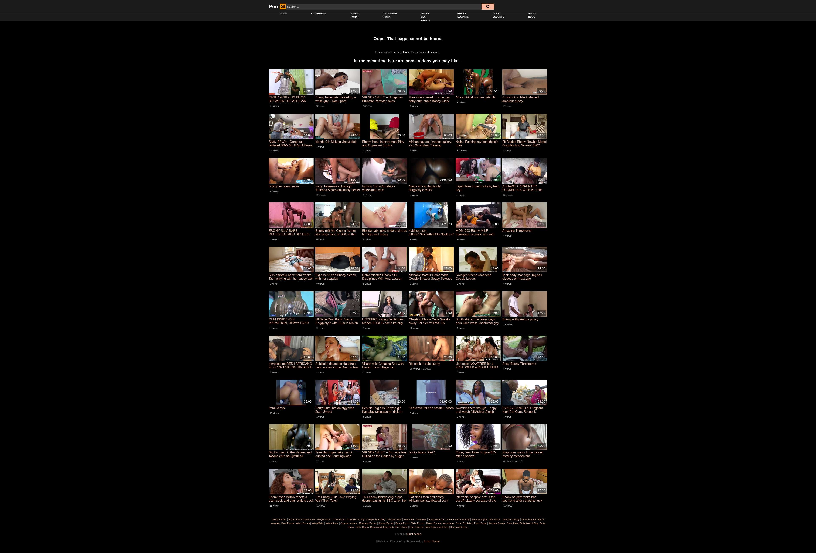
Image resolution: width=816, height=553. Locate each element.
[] (488, 7)
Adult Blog (532, 15)
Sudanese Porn (436, 519)
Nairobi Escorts (303, 523)
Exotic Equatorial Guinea (436, 527)
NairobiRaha (318, 523)
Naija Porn (409, 519)
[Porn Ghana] (282, 6)
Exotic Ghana (431, 541)
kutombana (448, 523)
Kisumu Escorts (386, 523)
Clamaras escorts (348, 523)
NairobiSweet (332, 523)
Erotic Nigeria (362, 527)
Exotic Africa (310, 519)
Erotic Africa (512, 523)
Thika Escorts (417, 523)
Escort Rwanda (528, 519)
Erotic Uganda (416, 527)
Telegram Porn (390, 15)
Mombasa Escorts (368, 523)
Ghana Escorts (463, 15)
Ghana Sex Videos (425, 17)
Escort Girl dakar (464, 523)
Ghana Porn (355, 15)
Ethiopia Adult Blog (375, 519)
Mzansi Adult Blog (379, 527)
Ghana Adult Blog (355, 519)
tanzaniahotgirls (479, 519)
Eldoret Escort (402, 523)
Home (283, 13)
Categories (318, 13)
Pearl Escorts (287, 523)
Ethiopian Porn (394, 519)
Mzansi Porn (495, 519)
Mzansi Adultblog (511, 519)
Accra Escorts (498, 15)
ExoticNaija (421, 519)
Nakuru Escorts (433, 523)
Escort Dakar (480, 523)
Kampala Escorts (497, 523)
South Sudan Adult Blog (458, 519)
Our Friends (414, 534)
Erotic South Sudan (398, 527)
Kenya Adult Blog (459, 527)
